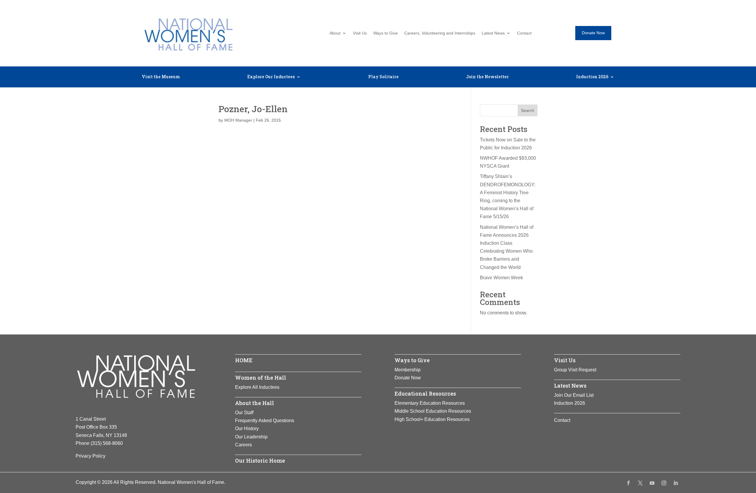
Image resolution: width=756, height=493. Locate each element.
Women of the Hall (260, 377)
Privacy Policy (90, 455)
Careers (243, 444)
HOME (243, 360)
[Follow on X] (640, 483)
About (335, 33)
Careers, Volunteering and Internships (439, 33)
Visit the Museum (161, 77)
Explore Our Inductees (271, 77)
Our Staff (244, 412)
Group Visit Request (575, 369)
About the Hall (254, 403)
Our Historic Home (260, 460)
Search (527, 110)
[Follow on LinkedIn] (675, 483)
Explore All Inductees (257, 387)
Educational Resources (425, 393)
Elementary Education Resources (430, 403)
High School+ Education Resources (432, 419)
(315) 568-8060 (107, 443)
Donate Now (593, 32)
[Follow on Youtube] (652, 483)
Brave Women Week (501, 277)
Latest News (493, 33)
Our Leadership (251, 436)
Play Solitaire (383, 77)
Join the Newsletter (487, 77)
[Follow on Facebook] (628, 483)
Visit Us (360, 33)
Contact (524, 33)
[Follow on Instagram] (664, 483)
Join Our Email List (574, 395)
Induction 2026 (592, 77)
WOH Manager (238, 120)
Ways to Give (385, 33)
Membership (408, 369)
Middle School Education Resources (433, 411)
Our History (247, 428)
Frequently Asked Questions (264, 420)
